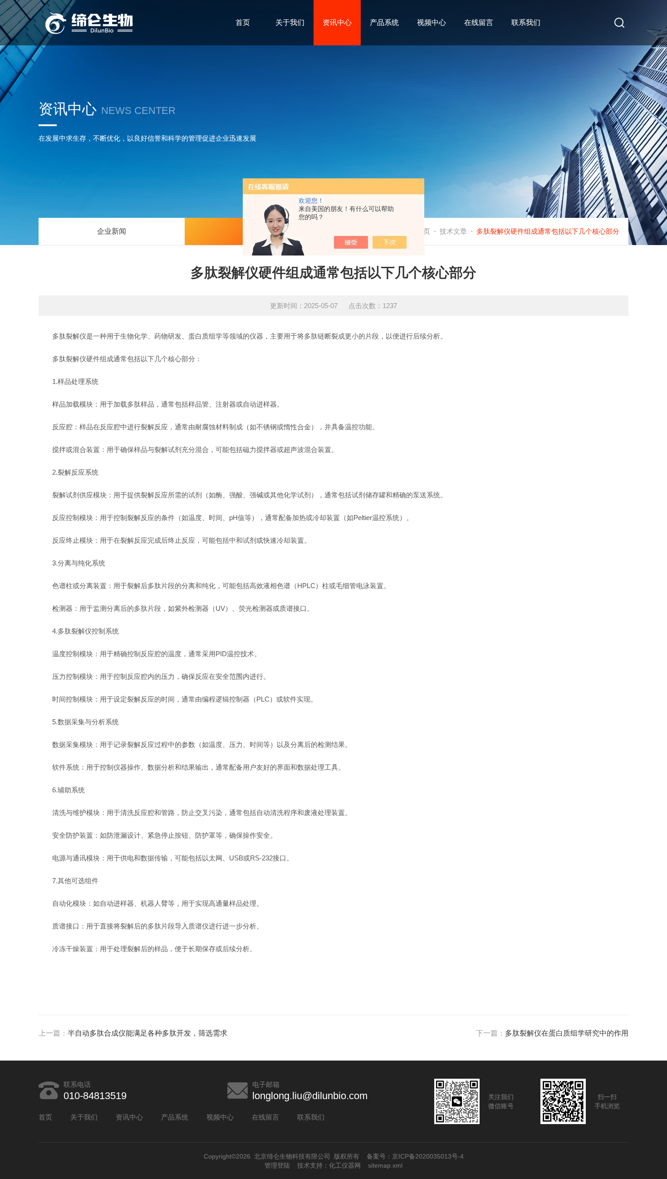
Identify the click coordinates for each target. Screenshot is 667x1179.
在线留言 (478, 22)
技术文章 (453, 231)
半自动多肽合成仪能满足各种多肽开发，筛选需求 (147, 1033)
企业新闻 (111, 231)
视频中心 (431, 22)
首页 (242, 22)
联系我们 (525, 22)
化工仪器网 (345, 1165)
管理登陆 (277, 1165)
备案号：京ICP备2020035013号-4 (415, 1156)
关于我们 (289, 22)
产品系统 (384, 22)
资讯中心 (337, 22)
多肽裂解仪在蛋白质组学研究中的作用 (566, 1033)
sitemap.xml (385, 1165)
